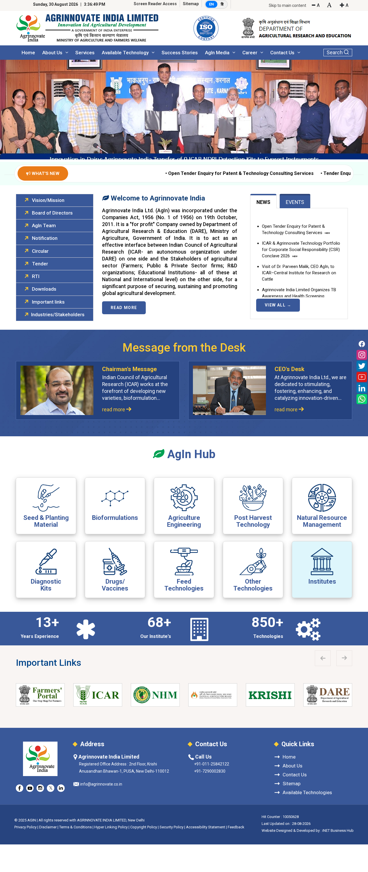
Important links (48, 302)
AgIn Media (217, 52)
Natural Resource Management (322, 521)
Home (28, 52)
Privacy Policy (25, 827)
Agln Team (44, 225)
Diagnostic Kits (46, 585)
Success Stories (180, 52)
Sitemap (191, 3)
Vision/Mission (48, 200)
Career (249, 52)
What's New (45, 173)
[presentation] (323, 658)
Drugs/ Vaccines (115, 585)
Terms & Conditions (75, 827)
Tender (40, 264)
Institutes (322, 581)
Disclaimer (48, 827)
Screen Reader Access (155, 3)
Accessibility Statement (205, 827)
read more (114, 409)
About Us (52, 52)
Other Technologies (253, 585)
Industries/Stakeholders (58, 314)
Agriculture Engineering (184, 521)
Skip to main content (287, 5)
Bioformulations (115, 517)
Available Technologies (307, 792)
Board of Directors (52, 213)
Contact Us (282, 52)
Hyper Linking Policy (111, 827)
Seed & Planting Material (46, 521)
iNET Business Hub (338, 830)
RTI (35, 276)
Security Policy (171, 827)
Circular (40, 251)
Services (85, 52)
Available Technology (125, 52)
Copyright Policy (144, 827)
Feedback (236, 827)
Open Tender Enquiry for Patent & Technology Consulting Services (206, 173)
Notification (44, 238)
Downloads (44, 289)
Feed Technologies (184, 585)
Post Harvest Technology (253, 521)
